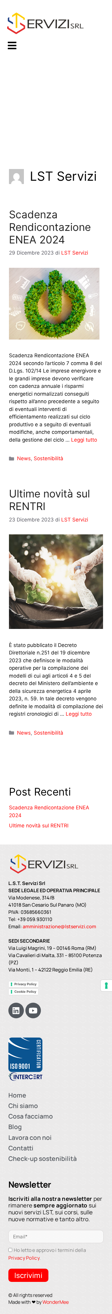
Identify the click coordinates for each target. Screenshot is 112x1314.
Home (17, 1095)
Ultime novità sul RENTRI (38, 826)
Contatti (20, 1148)
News (24, 458)
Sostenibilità (48, 458)
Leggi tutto (84, 440)
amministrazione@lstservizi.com (59, 926)
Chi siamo (23, 1105)
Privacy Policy (25, 984)
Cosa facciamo (30, 1116)
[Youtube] (33, 1010)
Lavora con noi (30, 1137)
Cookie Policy (25, 991)
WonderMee (55, 1302)
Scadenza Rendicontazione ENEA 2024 (50, 227)
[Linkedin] (16, 1010)
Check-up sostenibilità (42, 1158)
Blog (15, 1126)
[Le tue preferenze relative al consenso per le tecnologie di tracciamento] (106, 985)
